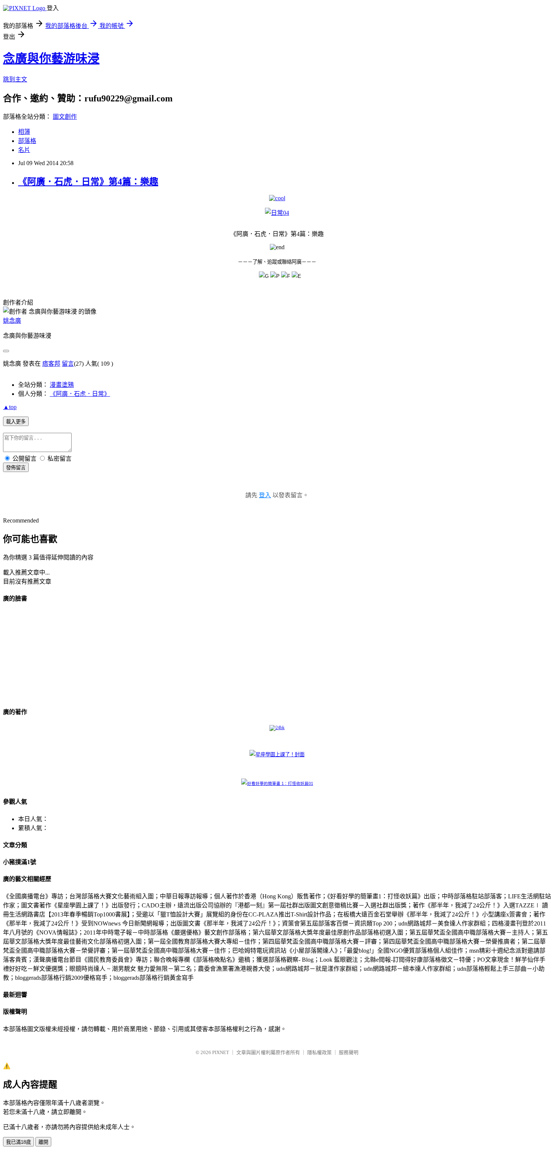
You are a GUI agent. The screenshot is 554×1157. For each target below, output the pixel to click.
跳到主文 (15, 79)
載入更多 (16, 421)
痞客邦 (51, 363)
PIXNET (220, 1052)
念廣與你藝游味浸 (51, 58)
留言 (68, 363)
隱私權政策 (319, 1052)
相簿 (24, 132)
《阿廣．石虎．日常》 (80, 394)
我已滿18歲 (18, 1142)
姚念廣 (12, 320)
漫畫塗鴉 (62, 385)
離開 (43, 1142)
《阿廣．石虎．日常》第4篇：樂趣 (88, 182)
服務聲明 (348, 1052)
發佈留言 (16, 467)
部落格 (27, 141)
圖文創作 (65, 116)
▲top (10, 407)
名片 (24, 150)
